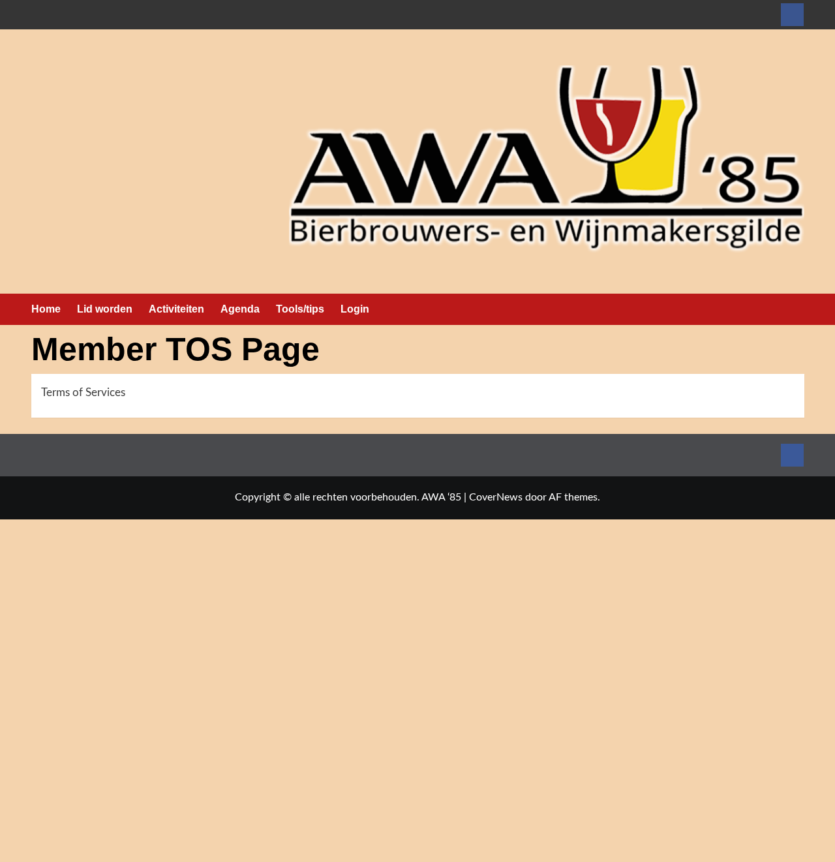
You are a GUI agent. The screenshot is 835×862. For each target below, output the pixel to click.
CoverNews (496, 497)
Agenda (240, 309)
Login (355, 309)
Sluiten (270, 855)
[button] (796, 309)
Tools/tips (300, 309)
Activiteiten (176, 309)
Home (46, 309)
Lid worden (104, 309)
